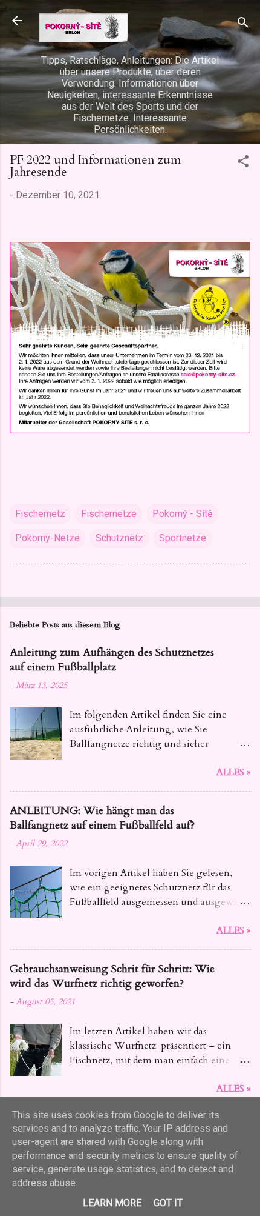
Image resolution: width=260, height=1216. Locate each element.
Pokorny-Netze (47, 538)
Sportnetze (182, 538)
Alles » (233, 772)
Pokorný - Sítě (182, 513)
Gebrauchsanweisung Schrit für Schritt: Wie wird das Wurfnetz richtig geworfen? (112, 976)
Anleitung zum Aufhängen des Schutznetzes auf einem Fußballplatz (112, 660)
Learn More (112, 1203)
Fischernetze (109, 513)
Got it (168, 1203)
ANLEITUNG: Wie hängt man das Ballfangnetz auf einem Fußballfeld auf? (102, 818)
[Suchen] (243, 24)
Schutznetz (119, 538)
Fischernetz (40, 513)
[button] (243, 163)
